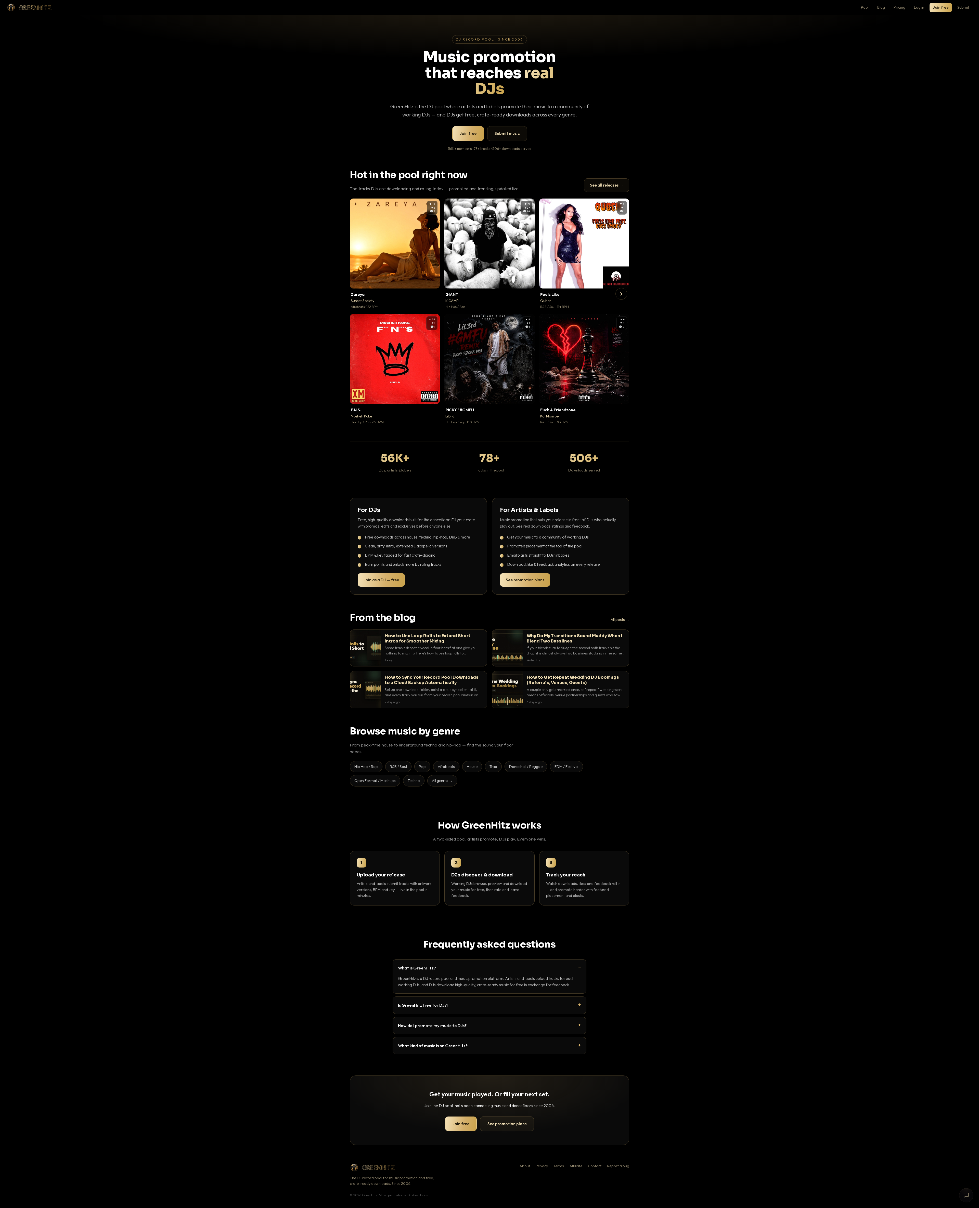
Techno (414, 780)
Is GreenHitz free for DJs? (423, 1005)
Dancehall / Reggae (526, 766)
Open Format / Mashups (375, 780)
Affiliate (576, 1166)
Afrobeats (446, 766)
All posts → (620, 619)
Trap (493, 766)
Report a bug (618, 1166)
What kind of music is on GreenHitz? (433, 1045)
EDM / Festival (566, 766)
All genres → (442, 780)
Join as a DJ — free (381, 579)
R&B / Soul (398, 766)
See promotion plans (525, 579)
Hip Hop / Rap (366, 766)
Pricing (899, 7)
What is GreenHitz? (417, 967)
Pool (865, 7)
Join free (941, 7)
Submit (963, 7)
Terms (558, 1166)
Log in (919, 7)
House (472, 766)
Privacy (542, 1166)
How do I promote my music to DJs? (432, 1025)
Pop (422, 766)
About (525, 1166)
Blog (881, 7)
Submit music (507, 133)
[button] (432, 281)
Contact (594, 1166)
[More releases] (621, 294)
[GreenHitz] (29, 7)
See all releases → (606, 185)
